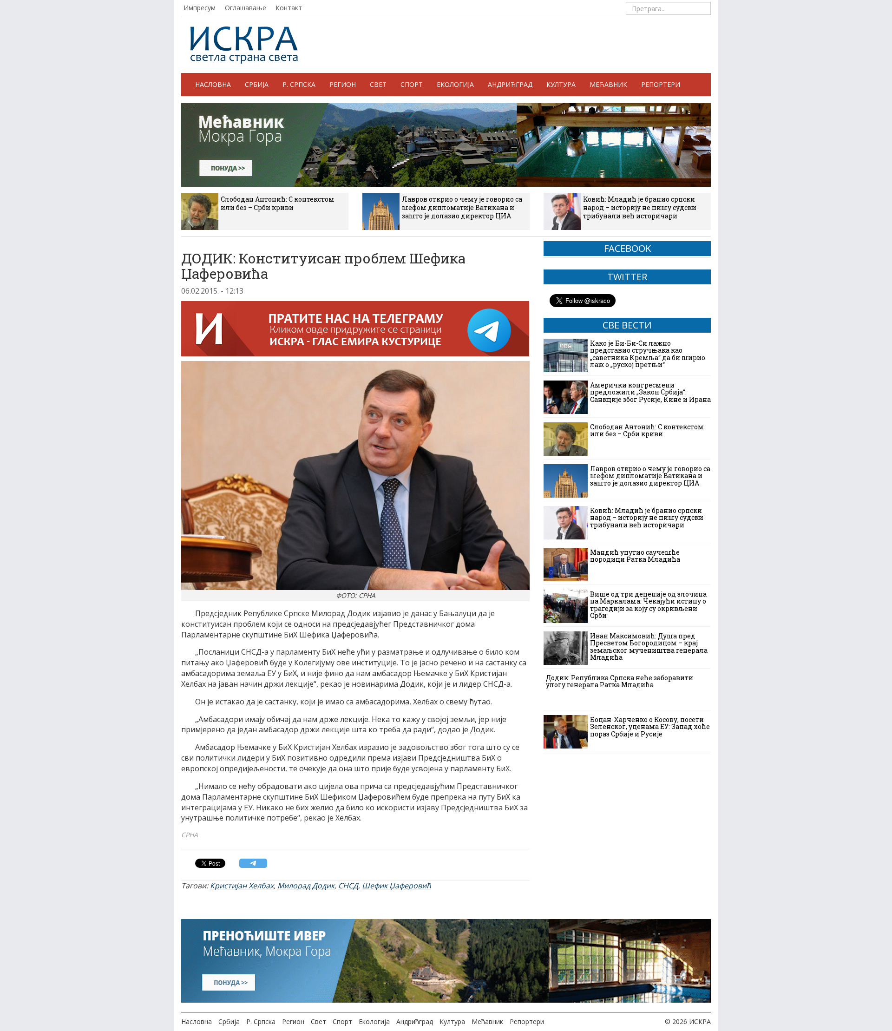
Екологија (455, 84)
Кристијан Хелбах (242, 885)
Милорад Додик (305, 885)
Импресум (200, 7)
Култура (561, 84)
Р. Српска (298, 84)
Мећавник (608, 84)
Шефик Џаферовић (396, 885)
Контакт (288, 7)
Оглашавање (245, 7)
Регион (342, 84)
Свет (378, 84)
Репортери (660, 84)
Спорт (411, 84)
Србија (257, 84)
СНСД (348, 885)
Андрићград (510, 84)
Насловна (213, 84)
